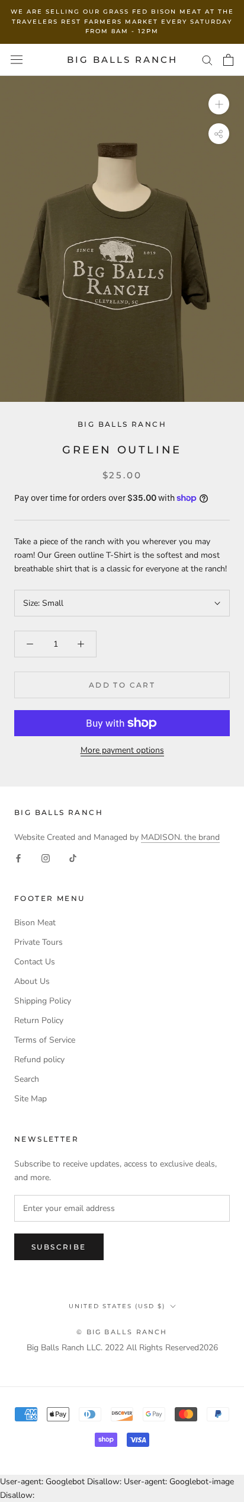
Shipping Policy (42, 1000)
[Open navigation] (17, 59)
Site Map (30, 1098)
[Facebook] (18, 857)
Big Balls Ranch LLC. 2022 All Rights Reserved (113, 1347)
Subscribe (58, 1246)
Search (26, 1079)
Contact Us (34, 961)
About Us (32, 981)
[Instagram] (45, 857)
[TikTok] (73, 857)
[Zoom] (218, 104)
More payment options (122, 750)
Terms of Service (44, 1040)
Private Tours (38, 942)
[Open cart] (228, 60)
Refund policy (39, 1059)
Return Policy (38, 1020)
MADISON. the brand (180, 837)
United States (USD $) (117, 1306)
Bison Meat (35, 922)
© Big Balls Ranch (121, 1332)
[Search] (207, 60)
